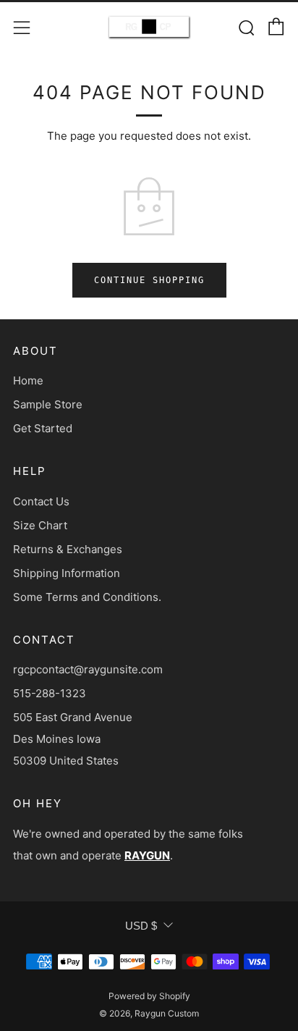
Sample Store (47, 404)
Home (28, 380)
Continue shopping (149, 280)
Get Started (42, 428)
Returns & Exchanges (67, 549)
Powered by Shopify (149, 995)
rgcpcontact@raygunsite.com (88, 669)
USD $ (141, 926)
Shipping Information (66, 573)
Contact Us (41, 501)
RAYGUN (147, 855)
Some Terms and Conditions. (87, 597)
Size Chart (40, 525)
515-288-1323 (49, 693)
